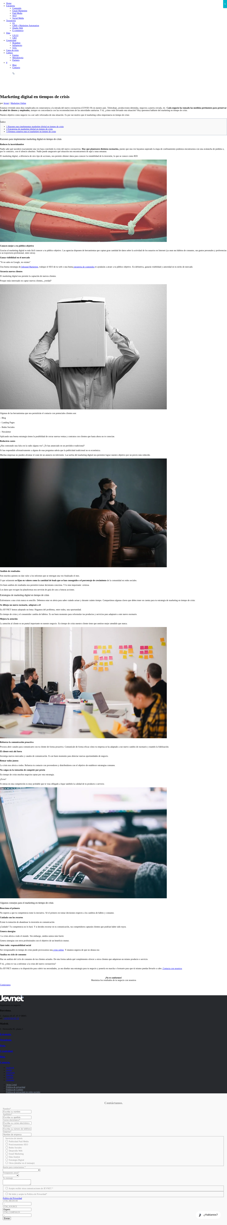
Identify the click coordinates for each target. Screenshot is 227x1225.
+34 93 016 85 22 (11, 1018)
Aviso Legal (11, 1084)
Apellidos (7, 1114)
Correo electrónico (11, 1120)
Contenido (16, 8)
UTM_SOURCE (10, 1206)
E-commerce (17, 30)
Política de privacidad (15, 1087)
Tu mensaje (8, 1178)
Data (8, 33)
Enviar (7, 1218)
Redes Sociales (15, 1148)
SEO (14, 16)
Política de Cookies (14, 1089)
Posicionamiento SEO (18, 1144)
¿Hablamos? (211, 1214)
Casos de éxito (12, 50)
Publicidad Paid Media (19, 1141)
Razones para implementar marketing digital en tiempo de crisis (35, 126)
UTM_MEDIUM (10, 1201)
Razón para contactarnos (14, 1167)
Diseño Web (17, 28)
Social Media (18, 18)
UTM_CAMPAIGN (11, 1212)
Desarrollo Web (15, 1151)
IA (13, 23)
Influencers (17, 45)
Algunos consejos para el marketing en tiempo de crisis (31, 131)
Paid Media (17, 13)
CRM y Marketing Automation (25, 25)
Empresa (7, 1131)
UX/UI (15, 35)
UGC (14, 48)
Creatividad (11, 40)
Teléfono (7, 1126)
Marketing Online (18, 103)
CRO (14, 38)
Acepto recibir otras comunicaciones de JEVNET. (31, 1188)
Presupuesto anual (11, 1173)
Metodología (17, 58)
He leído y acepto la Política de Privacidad (28, 1194)
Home (8, 3)
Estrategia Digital (16, 1160)
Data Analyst (14, 1157)
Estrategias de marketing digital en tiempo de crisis (29, 129)
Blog (14, 65)
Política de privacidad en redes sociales (23, 1092)
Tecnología (11, 20)
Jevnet (6, 103)
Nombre (7, 1109)
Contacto (16, 67)
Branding (16, 43)
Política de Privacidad (12, 1198)
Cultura (9, 53)
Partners (15, 60)
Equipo (15, 55)
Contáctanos (5, 985)
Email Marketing (19, 11)
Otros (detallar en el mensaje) (22, 1163)
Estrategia (10, 6)
